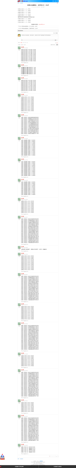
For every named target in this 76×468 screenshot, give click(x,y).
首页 (18, 3)
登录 (53, 1)
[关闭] (2, 454)
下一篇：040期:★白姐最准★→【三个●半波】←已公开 (27, 26)
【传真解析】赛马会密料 (19, 466)
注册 (55, 1)
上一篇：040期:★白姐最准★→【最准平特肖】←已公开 (28, 28)
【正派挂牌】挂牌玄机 (57, 466)
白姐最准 (21, 3)
